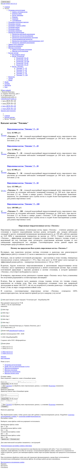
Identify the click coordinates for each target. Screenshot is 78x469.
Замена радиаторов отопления (22, 49)
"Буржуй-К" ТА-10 (22, 65)
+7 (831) (8, 106)
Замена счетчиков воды (19, 12)
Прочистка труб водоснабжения (22, 36)
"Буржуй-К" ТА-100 (22, 61)
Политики (52, 386)
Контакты (8, 85)
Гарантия (15, 19)
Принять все (5, 439)
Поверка (15, 17)
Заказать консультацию (8, 111)
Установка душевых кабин (17, 25)
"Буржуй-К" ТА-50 (22, 58)
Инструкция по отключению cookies (12, 462)
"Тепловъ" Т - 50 (21, 73)
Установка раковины (15, 30)
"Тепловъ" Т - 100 (22, 75)
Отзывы (7, 83)
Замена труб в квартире (16, 44)
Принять (3, 464)
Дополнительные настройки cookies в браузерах (16, 446)
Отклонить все (15, 439)
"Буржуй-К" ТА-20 (22, 63)
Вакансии (11, 77)
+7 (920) (8, 109)
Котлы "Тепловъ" (17, 66)
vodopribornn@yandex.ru (8, 99)
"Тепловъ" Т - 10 (21, 68)
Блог (6, 87)
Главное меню (6, 1)
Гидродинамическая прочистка (22, 39)
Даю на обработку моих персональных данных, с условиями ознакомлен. (33, 386)
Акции (10, 78)
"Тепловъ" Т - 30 (21, 71)
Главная (7, 7)
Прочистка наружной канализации (23, 34)
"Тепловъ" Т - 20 (21, 70)
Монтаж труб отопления (20, 51)
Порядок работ (17, 13)
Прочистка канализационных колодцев (25, 37)
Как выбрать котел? (18, 54)
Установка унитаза (14, 24)
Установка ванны (14, 27)
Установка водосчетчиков (16, 10)
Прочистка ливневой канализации (23, 42)
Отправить (5, 387)
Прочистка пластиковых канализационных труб (28, 41)
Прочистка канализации (16, 32)
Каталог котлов (13, 53)
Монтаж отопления (14, 48)
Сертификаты (16, 20)
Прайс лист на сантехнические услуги (17, 366)
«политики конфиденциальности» (30, 416)
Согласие (9, 386)
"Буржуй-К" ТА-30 (22, 59)
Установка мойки (14, 29)
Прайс (10, 80)
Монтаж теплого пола (12, 373)
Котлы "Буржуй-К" (18, 56)
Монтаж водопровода (15, 46)
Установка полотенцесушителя (18, 22)
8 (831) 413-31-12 (11, 3)
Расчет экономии (17, 15)
